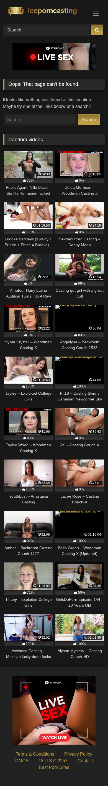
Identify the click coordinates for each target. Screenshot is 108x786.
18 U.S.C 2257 (53, 760)
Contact (85, 760)
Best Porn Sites (54, 767)
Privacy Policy (78, 754)
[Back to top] (91, 769)
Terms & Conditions (35, 754)
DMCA (22, 760)
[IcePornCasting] (44, 11)
